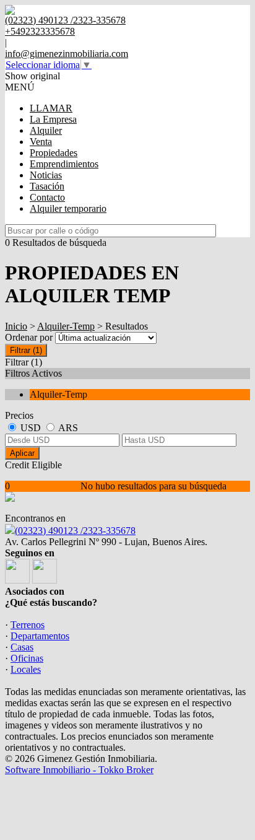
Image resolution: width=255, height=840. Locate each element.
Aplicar (22, 453)
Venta (41, 141)
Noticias (46, 175)
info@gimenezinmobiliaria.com (66, 53)
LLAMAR (51, 108)
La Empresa (53, 119)
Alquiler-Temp (66, 326)
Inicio (16, 326)
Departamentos (40, 636)
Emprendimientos (64, 164)
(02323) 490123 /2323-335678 (75, 530)
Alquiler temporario (68, 208)
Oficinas (27, 658)
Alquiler (46, 130)
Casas (22, 647)
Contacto (47, 197)
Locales (26, 669)
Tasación (47, 186)
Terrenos (28, 624)
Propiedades (53, 152)
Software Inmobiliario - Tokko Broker (79, 769)
